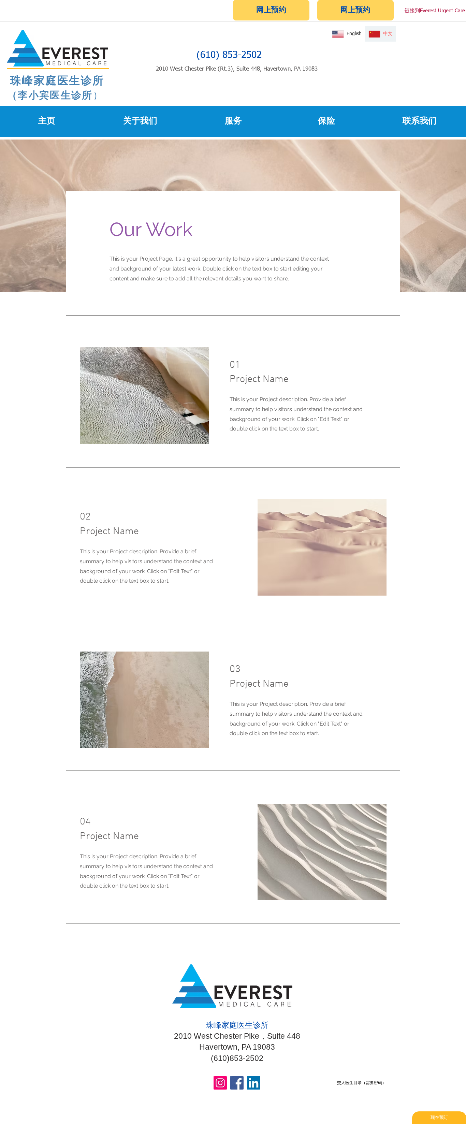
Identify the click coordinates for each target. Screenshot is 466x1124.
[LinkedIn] (253, 1083)
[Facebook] (237, 1083)
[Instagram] (220, 1083)
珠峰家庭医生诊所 (55, 80)
